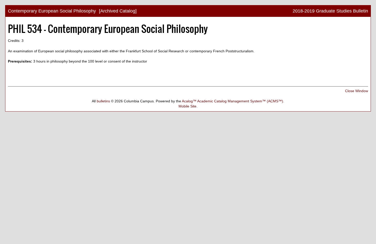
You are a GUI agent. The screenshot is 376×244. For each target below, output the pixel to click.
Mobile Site (187, 106)
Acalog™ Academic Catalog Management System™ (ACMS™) (232, 101)
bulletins (103, 101)
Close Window (356, 91)
